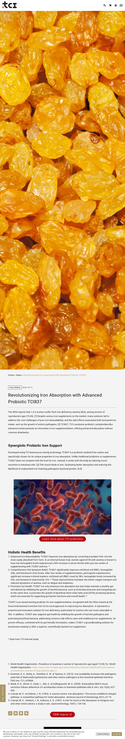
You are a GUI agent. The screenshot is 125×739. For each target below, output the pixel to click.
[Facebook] (16, 713)
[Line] (21, 713)
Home (11, 375)
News (19, 375)
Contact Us (3, 693)
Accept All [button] (116, 734)
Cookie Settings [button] (103, 734)
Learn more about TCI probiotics (62, 539)
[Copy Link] (10, 713)
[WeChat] (26, 713)
